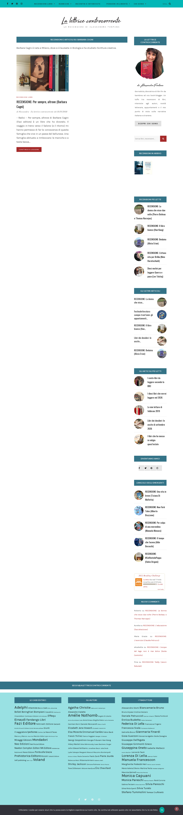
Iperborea (32, 732)
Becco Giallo (43, 708)
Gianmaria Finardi (148, 731)
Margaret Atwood (86, 752)
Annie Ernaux (88, 720)
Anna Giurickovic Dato (75, 720)
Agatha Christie (79, 707)
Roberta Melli (98, 760)
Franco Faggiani (89, 736)
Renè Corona (159, 780)
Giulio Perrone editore (36, 728)
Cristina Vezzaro (141, 712)
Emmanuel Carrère (93, 732)
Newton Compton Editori (27, 748)
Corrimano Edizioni (32, 716)
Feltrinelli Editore (44, 724)
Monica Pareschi (132, 780)
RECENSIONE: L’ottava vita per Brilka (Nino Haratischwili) (156, 257)
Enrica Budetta (131, 719)
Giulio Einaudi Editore (21, 728)
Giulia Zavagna (160, 736)
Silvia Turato (144, 788)
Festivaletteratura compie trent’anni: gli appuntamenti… (143, 315)
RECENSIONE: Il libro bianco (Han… (142, 327)
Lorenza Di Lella (134, 755)
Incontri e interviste (87, 4)
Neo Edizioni (22, 744)
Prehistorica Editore (27, 756)
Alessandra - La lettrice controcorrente (36, 112)
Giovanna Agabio (146, 736)
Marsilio (30, 736)
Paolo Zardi (94, 756)
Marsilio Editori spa (41, 736)
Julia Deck (104, 748)
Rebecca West (73, 760)
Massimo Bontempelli (102, 752)
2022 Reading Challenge (149, 575)
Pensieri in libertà (117, 4)
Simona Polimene (93, 764)
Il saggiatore (20, 732)
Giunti (47, 728)
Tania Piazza (105, 764)
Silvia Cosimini (140, 784)
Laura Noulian (126, 752)
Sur (31, 760)
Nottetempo (55, 748)
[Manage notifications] (177, 809)
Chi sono (139, 4)
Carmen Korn (74, 724)
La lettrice (146, 579)
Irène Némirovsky (87, 744)
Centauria (57, 712)
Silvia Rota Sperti (129, 788)
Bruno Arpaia (127, 712)
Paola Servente (83, 756)
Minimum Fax (53, 736)
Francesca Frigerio (153, 724)
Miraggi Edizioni (23, 740)
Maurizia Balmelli (129, 772)
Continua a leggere (29, 149)
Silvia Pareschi (154, 784)
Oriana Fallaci (72, 756)
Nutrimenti (18, 752)
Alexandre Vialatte (76, 712)
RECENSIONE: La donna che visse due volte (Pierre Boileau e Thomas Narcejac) (150, 615)
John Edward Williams (78, 748)
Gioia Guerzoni (130, 736)
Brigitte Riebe (98, 720)
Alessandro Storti (130, 708)
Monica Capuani (136, 775)
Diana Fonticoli (161, 716)
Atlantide (32, 708)
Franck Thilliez (75, 736)
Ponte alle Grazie (43, 752)
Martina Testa (146, 768)
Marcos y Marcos (20, 736)
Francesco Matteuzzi (148, 728)
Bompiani (39, 712)
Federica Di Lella (133, 723)
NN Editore (45, 748)
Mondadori (40, 739)
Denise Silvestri (149, 716)
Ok (162, 810)
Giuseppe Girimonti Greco (137, 744)
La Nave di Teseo (50, 732)
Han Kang (106, 740)
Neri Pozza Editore (37, 744)
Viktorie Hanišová (88, 768)
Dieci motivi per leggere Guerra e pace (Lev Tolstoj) (155, 272)
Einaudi (20, 719)
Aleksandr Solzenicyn (98, 708)
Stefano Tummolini (134, 792)
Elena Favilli (102, 724)
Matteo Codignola (158, 768)
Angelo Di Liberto (104, 716)
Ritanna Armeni (87, 760)
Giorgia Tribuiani (94, 740)
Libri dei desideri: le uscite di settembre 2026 (156, 424)
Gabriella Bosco (128, 732)
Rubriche (64, 4)
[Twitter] (12, 3)
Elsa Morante (75, 732)
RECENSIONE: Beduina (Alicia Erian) (143, 352)
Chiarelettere (19, 716)
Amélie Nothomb (83, 715)
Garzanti (57, 724)
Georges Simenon (101, 736)
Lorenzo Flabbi (152, 756)
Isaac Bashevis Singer (102, 744)
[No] (179, 810)
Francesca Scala (131, 728)
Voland (39, 759)
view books (161, 589)
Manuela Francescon (138, 759)
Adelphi (21, 707)
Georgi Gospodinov (77, 740)
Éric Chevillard (103, 768)
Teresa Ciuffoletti (155, 792)
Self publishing (20, 760)
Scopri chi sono (148, 123)
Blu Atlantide (52, 708)
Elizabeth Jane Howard (80, 728)
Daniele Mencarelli (89, 724)
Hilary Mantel (74, 744)
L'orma (40, 732)
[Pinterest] (17, 3)
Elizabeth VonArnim (99, 728)
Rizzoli (44, 756)
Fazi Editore (25, 723)
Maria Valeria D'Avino (131, 768)
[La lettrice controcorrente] (91, 21)
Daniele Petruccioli (132, 716)
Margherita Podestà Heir (134, 764)
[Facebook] (7, 3)
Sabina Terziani (128, 784)
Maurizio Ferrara (142, 772)
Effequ (52, 716)
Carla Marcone (109, 720)
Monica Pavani (149, 780)
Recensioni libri (43, 4)
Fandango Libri (36, 719)
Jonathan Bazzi (94, 748)
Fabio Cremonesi (146, 720)
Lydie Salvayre (73, 752)
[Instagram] (21, 3)
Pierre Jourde (107, 756)
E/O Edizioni (43, 716)
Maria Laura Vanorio (153, 764)
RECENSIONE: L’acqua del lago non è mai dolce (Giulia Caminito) (150, 651)
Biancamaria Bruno (152, 707)
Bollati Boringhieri (23, 712)
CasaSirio (49, 712)
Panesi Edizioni (28, 752)
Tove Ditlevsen (74, 768)
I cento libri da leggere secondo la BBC (155, 382)
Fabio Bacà (108, 732)
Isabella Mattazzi (156, 748)
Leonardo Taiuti (138, 752)
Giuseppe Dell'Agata (133, 740)
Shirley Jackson (77, 764)
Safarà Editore (53, 756)
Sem (28, 760)
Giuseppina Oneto (134, 747)
